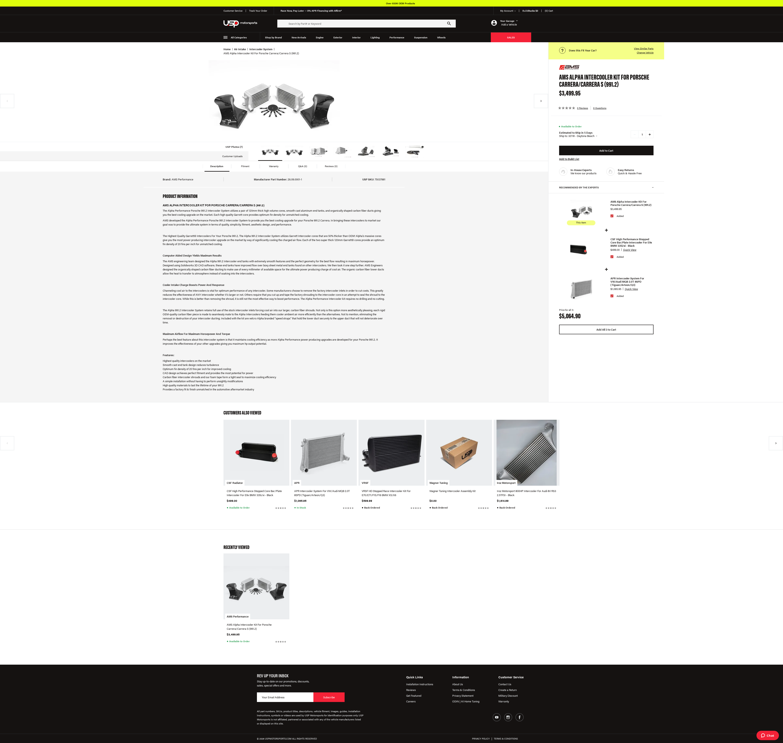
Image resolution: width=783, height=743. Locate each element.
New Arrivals (299, 37)
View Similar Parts (644, 48)
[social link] (497, 717)
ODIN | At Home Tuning (465, 701)
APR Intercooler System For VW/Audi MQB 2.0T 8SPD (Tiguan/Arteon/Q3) (627, 282)
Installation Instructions (419, 684)
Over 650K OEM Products (400, 3)
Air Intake (240, 49)
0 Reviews (582, 108)
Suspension (420, 37)
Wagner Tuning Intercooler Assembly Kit (452, 491)
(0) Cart (549, 10)
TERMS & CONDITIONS (506, 738)
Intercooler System (260, 49)
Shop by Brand (273, 37)
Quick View (629, 249)
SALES (511, 37)
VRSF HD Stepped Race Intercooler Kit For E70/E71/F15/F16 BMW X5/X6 (386, 493)
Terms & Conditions (463, 690)
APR (297, 483)
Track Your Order (258, 10)
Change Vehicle (645, 52)
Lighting (375, 37)
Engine (320, 37)
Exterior (337, 37)
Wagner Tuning (438, 483)
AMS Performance (238, 616)
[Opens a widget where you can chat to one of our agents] (767, 736)
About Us (457, 684)
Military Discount (508, 695)
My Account (506, 10)
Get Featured (413, 695)
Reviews (411, 690)
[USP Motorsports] (243, 23)
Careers (411, 701)
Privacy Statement (462, 695)
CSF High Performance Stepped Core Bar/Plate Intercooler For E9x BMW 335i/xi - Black (631, 242)
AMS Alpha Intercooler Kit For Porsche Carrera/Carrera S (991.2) (630, 203)
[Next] (541, 101)
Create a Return (507, 690)
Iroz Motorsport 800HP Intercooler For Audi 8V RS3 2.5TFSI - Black (526, 493)
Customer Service (232, 10)
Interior (356, 37)
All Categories (239, 37)
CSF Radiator (235, 483)
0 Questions (599, 108)
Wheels (441, 37)
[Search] (449, 23)
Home (227, 49)
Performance (396, 37)
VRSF (365, 483)
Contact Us (504, 684)
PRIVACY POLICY (481, 738)
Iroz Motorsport (506, 483)
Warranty (503, 701)
